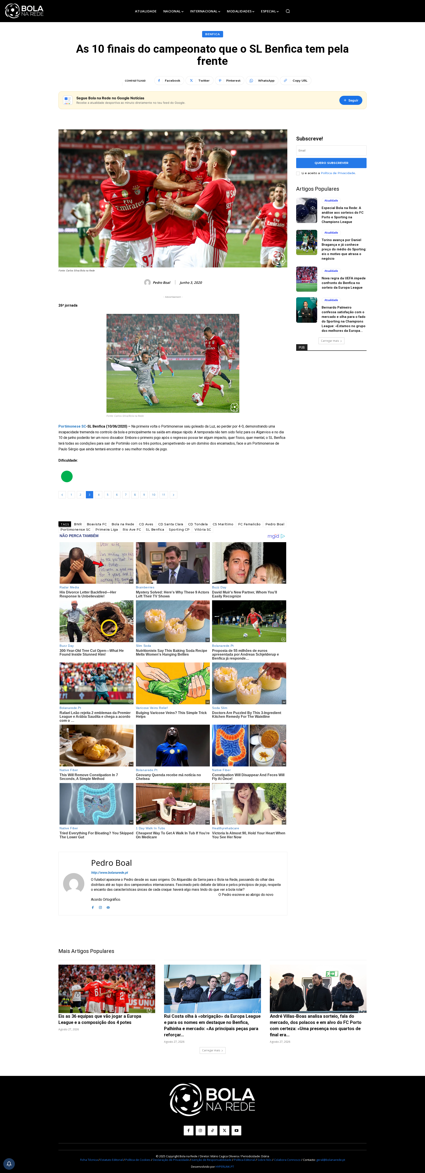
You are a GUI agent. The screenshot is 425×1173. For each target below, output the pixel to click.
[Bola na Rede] (24, 11)
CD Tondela (198, 524)
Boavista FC (97, 524)
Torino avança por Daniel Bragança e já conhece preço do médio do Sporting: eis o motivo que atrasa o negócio (344, 249)
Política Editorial (244, 1160)
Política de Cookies (138, 1160)
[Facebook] (92, 906)
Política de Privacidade (338, 173)
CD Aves (146, 524)
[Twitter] (224, 1130)
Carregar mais (330, 341)
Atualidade (331, 200)
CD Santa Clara (170, 524)
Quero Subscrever (331, 163)
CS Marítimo (223, 524)
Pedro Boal (161, 282)
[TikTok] (212, 1130)
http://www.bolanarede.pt (109, 873)
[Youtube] (236, 1130)
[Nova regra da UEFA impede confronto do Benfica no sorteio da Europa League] (306, 279)
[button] (287, 11)
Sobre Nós (264, 1160)
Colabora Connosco (287, 1160)
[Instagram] (100, 906)
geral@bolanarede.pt (330, 1160)
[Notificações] (9, 1164)
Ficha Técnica (89, 1160)
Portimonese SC (72, 426)
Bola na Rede (123, 524)
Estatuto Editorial (111, 1160)
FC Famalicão (249, 524)
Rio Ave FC (132, 530)
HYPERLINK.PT (225, 1167)
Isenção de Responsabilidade (211, 1160)
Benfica (212, 34)
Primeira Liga (106, 530)
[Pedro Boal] (148, 282)
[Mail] (108, 906)
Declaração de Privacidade (171, 1160)
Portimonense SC (75, 530)
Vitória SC (203, 530)
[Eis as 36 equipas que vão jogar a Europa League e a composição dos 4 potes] (106, 989)
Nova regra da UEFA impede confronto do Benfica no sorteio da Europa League (344, 283)
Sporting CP (179, 530)
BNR (78, 524)
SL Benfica (155, 530)
